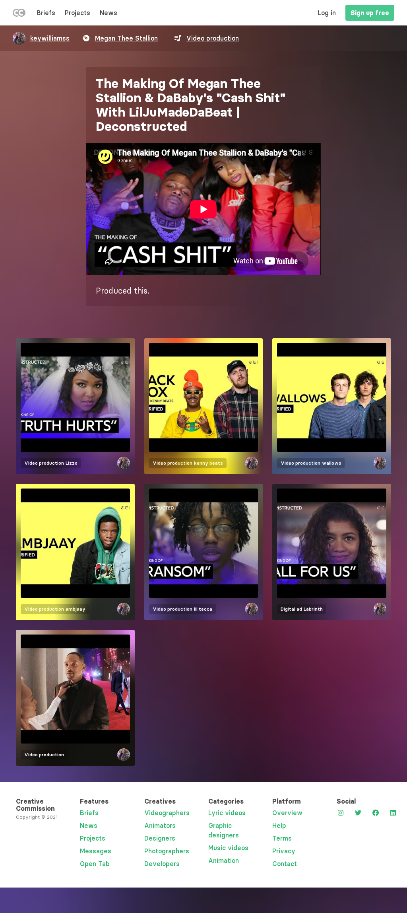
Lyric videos (227, 813)
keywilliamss (50, 38)
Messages (95, 851)
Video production (212, 38)
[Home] (19, 14)
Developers (162, 864)
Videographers (167, 813)
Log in (327, 13)
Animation (223, 860)
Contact (284, 864)
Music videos (228, 848)
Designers (159, 838)
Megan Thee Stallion (126, 38)
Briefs (46, 13)
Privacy (283, 851)
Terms (282, 838)
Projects (77, 13)
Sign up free (370, 13)
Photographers (166, 851)
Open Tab (95, 864)
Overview (287, 813)
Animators (160, 825)
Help (279, 825)
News (108, 13)
